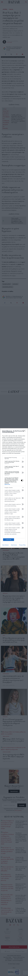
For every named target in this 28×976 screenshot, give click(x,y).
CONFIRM (8, 539)
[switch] (22, 461)
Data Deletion (5, 545)
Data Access (14, 545)
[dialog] (14, 488)
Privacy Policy (22, 545)
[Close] (25, 431)
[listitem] (14, 458)
